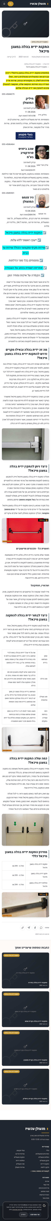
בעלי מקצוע (21, 1150)
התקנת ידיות (45, 1164)
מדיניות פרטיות (44, 1188)
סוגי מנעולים (20, 1164)
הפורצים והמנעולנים (42, 1154)
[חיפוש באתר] (11, 3)
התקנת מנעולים (19, 1157)
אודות (47, 1181)
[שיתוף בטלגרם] (28, 927)
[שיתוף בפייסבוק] (35, 927)
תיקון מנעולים (44, 1160)
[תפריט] (4, 3)
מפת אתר (46, 1198)
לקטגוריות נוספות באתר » (40, 1171)
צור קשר (46, 1184)
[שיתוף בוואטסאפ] (41, 927)
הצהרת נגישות (44, 1195)
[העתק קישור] (22, 927)
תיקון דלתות (45, 1167)
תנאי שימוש (45, 1191)
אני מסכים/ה (34, 1214)
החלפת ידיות (20, 1160)
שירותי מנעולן (20, 1167)
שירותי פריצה (20, 1154)
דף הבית (46, 64)
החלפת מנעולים (44, 1157)
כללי (47, 1150)
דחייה (23, 1214)
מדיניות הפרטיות (17, 1210)
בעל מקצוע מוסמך (27, 499)
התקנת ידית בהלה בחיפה (40, 42)
